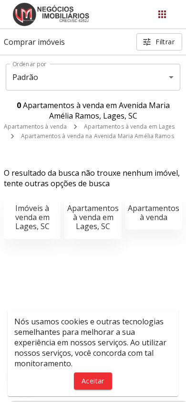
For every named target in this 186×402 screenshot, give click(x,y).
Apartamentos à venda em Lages (129, 126)
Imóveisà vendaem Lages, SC (32, 217)
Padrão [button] (25, 77)
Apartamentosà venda (153, 212)
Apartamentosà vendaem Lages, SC (93, 217)
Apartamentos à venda (35, 126)
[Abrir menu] (162, 14)
